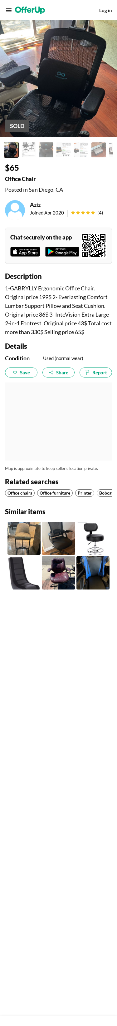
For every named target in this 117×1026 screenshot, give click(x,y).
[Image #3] (46, 150)
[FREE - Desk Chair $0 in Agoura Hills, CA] (58, 572)
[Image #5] (81, 150)
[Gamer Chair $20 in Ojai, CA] (24, 572)
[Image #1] (11, 150)
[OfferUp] (30, 10)
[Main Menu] (8, 10)
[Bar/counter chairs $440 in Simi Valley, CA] (24, 538)
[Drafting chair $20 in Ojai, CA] (93, 538)
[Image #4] (63, 150)
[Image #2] (28, 150)
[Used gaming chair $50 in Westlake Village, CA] (93, 572)
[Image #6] (98, 150)
